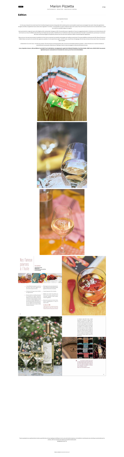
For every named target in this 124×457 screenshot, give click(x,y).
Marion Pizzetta (62, 6)
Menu (21, 6)
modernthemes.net (66, 452)
